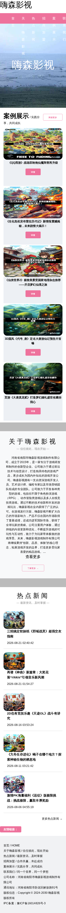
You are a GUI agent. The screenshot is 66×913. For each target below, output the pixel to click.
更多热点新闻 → (52, 818)
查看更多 (33, 557)
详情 (33, 172)
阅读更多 (53, 117)
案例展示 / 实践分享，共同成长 (23, 866)
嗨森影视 (16, 4)
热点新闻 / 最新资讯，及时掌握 (23, 855)
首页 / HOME (12, 845)
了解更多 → (33, 568)
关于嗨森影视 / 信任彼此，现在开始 (26, 850)
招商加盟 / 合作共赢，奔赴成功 (23, 861)
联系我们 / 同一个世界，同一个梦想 (26, 871)
